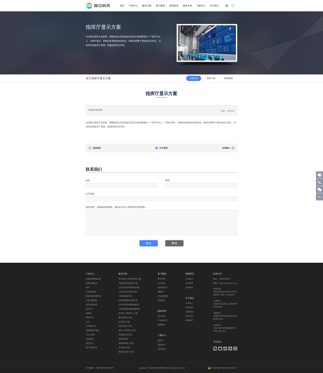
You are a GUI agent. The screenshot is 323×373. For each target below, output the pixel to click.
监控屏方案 (123, 339)
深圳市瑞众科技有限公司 (159, 368)
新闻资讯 (189, 274)
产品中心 (90, 274)
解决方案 (123, 274)
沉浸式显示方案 (125, 326)
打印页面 (164, 148)
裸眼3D (161, 292)
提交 (148, 243)
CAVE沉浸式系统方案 (128, 292)
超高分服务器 (91, 304)
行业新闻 (189, 283)
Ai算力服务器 (91, 300)
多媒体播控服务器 (93, 279)
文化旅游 (161, 283)
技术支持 (161, 316)
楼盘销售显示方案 (126, 343)
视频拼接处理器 (92, 330)
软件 (88, 287)
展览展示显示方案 (126, 352)
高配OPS (90, 317)
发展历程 (189, 307)
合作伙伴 (189, 316)
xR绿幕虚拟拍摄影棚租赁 (129, 309)
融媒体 (88, 313)
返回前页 (97, 148)
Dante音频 (90, 335)
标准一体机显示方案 (127, 330)
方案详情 (193, 78)
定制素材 (89, 339)
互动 (88, 322)
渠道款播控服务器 (93, 296)
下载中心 (162, 335)
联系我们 (189, 320)
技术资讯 (189, 287)
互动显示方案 (124, 347)
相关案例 (228, 78)
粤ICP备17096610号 (105, 368)
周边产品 (89, 343)
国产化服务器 (91, 347)
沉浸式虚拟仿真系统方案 (129, 287)
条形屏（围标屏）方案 (128, 313)
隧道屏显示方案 (125, 317)
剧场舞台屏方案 (125, 335)
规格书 (160, 340)
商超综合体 (162, 287)
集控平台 (89, 309)
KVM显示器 (91, 326)
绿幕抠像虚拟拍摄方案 (128, 300)
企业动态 (189, 279)
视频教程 (161, 325)
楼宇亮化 (161, 279)
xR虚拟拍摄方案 (125, 296)
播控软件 (161, 345)
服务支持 (162, 311)
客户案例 (162, 274)
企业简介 (189, 303)
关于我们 (189, 298)
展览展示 (161, 300)
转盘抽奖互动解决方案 (128, 283)
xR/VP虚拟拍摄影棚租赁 (129, 304)
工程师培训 (162, 320)
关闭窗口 (226, 148)
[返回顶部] (319, 200)
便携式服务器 (91, 283)
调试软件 (161, 349)
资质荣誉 (189, 312)
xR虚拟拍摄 (91, 292)
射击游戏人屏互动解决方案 (130, 279)
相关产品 (211, 78)
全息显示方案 (124, 322)
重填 (174, 243)
